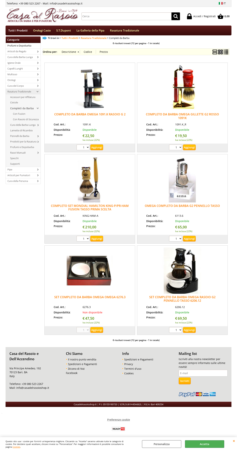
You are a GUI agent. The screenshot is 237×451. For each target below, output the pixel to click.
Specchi (14, 158)
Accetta (204, 444)
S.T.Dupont (63, 30)
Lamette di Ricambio (21, 130)
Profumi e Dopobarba (19, 45)
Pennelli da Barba (19, 136)
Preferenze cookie (118, 419)
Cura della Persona (17, 181)
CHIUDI (234, 441)
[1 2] (176, 147)
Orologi (11, 80)
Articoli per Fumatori (18, 175)
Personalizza (162, 444)
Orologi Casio (42, 30)
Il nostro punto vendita (82, 359)
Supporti (15, 163)
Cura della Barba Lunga (20, 57)
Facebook (71, 373)
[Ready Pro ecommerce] (118, 428)
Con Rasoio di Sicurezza (26, 119)
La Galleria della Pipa (90, 30)
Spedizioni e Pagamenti (82, 364)
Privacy (128, 364)
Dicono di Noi (76, 368)
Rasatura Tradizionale (124, 30)
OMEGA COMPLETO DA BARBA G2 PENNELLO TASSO (182, 206)
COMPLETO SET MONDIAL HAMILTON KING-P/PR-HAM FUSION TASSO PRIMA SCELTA (90, 207)
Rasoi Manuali (18, 152)
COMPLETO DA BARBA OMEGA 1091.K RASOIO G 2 (90, 114)
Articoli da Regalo (16, 51)
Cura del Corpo (15, 85)
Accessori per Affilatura (22, 97)
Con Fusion (19, 113)
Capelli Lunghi (15, 68)
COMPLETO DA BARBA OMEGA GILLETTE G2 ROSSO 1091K (182, 116)
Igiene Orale (14, 62)
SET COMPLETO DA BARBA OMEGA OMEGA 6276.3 (90, 297)
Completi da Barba (22, 108)
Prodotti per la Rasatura (23, 141)
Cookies (16, 446)
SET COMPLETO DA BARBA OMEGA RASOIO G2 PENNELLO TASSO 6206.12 (182, 299)
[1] (83, 147)
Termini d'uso (132, 368)
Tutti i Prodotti (18, 30)
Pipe (9, 169)
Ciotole (14, 102)
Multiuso (12, 74)
